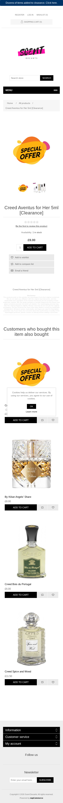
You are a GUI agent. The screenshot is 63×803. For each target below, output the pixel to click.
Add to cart (35, 247)
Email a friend (21, 270)
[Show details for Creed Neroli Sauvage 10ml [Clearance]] (31, 372)
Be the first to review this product (31, 226)
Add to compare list (24, 264)
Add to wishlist (22, 257)
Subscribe (45, 780)
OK (31, 406)
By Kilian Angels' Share (18, 496)
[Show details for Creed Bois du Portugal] (31, 551)
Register (19, 15)
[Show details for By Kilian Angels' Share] (31, 463)
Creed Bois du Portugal (18, 584)
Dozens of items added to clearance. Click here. (31, 3)
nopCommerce (36, 798)
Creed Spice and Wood (18, 671)
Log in (30, 15)
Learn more (31, 411)
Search (46, 78)
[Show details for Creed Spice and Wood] (31, 638)
